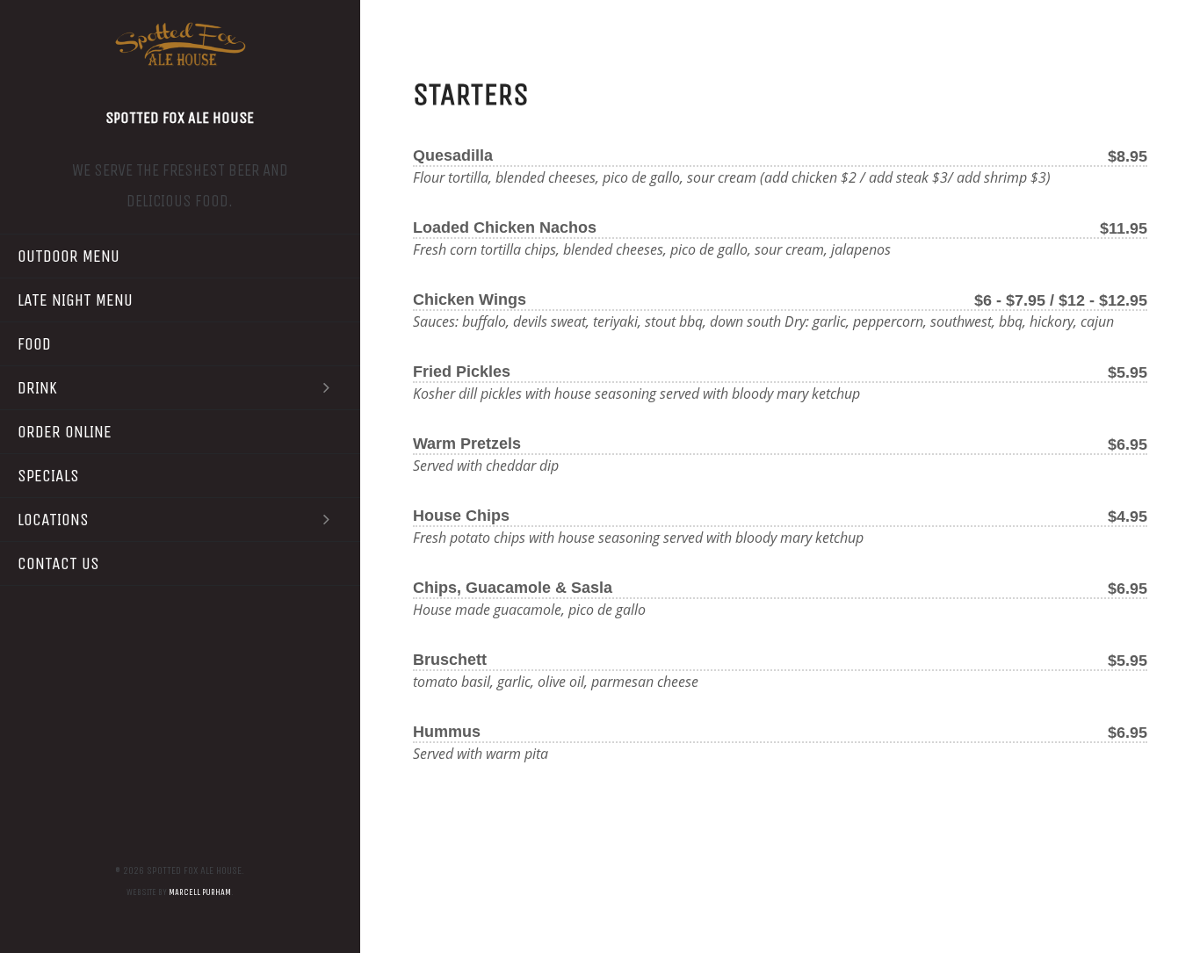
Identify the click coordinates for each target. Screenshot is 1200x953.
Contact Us (58, 563)
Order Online (65, 432)
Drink (37, 388)
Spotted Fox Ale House (179, 117)
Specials (48, 476)
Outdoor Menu (68, 256)
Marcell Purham (200, 892)
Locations (53, 519)
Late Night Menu (75, 300)
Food (34, 344)
